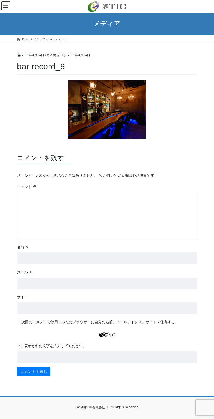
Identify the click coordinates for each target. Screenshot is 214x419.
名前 (23, 247)
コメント (26, 187)
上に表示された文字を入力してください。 (51, 346)
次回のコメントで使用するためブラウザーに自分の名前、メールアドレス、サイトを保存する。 (100, 322)
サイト (22, 297)
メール (25, 272)
